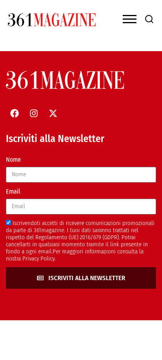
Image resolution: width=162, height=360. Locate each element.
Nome (13, 159)
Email (13, 191)
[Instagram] (33, 113)
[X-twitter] (53, 113)
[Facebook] (14, 113)
